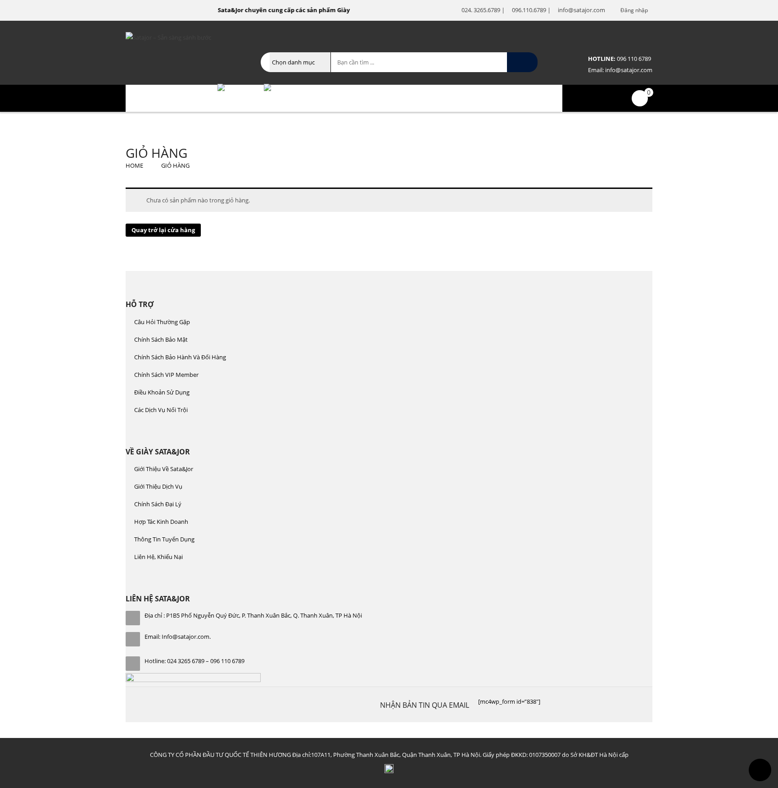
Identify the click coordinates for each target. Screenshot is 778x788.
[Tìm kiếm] (522, 62)
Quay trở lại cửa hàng (163, 230)
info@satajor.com (628, 70)
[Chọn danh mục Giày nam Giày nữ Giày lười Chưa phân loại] (300, 62)
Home (134, 165)
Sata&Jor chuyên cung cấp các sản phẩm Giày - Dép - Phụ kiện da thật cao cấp (319, 10)
